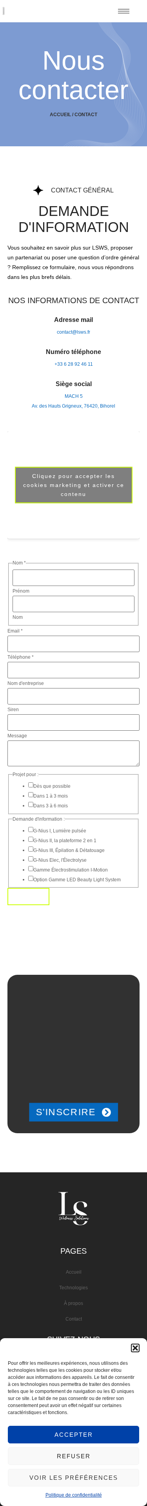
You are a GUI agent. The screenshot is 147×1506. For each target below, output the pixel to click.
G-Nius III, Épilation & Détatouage (69, 850)
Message (17, 735)
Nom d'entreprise (25, 683)
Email (15, 631)
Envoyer (28, 896)
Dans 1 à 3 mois (50, 796)
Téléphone (20, 657)
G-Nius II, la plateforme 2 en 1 (64, 840)
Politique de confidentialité (73, 1495)
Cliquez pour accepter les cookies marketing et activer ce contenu (73, 485)
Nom (18, 617)
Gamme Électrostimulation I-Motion (70, 870)
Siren (13, 709)
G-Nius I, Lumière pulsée (59, 830)
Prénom (21, 591)
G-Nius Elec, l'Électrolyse (60, 860)
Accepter (73, 1434)
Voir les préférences (73, 1477)
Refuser (74, 1456)
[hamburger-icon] (123, 11)
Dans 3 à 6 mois (50, 805)
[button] (135, 1348)
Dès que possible (52, 786)
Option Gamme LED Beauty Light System (77, 879)
